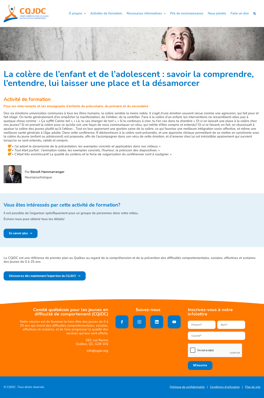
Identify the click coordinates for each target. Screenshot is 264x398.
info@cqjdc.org (97, 351)
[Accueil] (26, 13)
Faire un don (240, 13)
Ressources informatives (144, 13)
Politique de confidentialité (187, 387)
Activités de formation (106, 13)
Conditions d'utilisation (225, 387)
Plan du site (252, 387)
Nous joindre (217, 13)
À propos (75, 13)
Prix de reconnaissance (186, 13)
